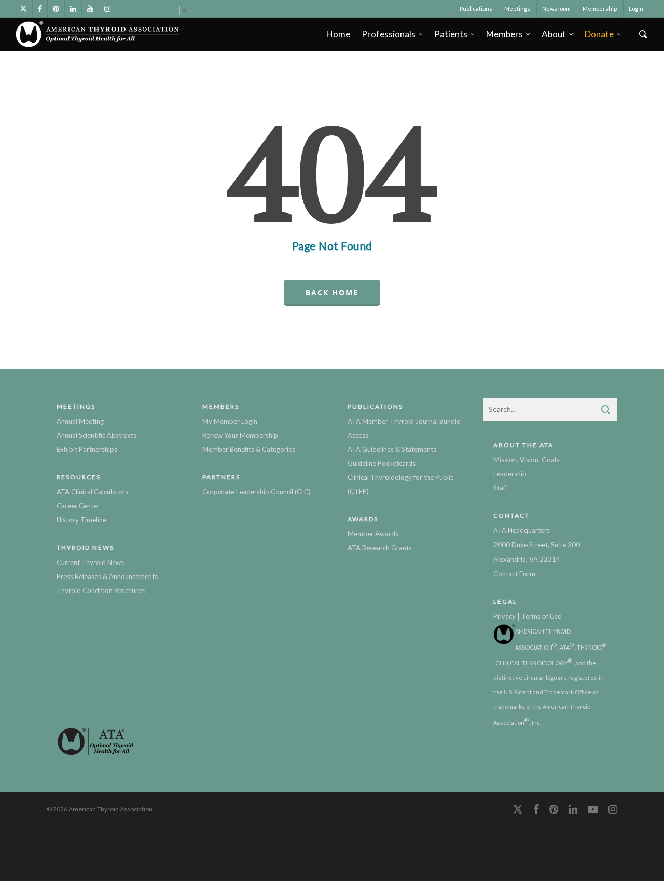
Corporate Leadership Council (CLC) (256, 492)
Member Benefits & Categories (248, 449)
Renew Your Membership (240, 435)
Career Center (78, 506)
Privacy (504, 616)
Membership (600, 8)
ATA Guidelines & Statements (392, 449)
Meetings (517, 8)
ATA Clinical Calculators (92, 492)
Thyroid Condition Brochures (101, 590)
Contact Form (514, 574)
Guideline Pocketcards (382, 463)
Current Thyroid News (90, 562)
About (554, 34)
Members (504, 34)
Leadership (510, 474)
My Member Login (229, 421)
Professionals (389, 34)
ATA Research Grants (380, 548)
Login (636, 8)
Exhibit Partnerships (87, 449)
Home (338, 34)
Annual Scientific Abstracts (96, 435)
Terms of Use (541, 616)
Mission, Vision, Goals (526, 460)
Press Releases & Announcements (107, 576)
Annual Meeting (80, 421)
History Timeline (81, 520)
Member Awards (373, 534)
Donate (599, 34)
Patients (450, 34)
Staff (500, 488)
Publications (476, 8)
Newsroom (556, 8)
